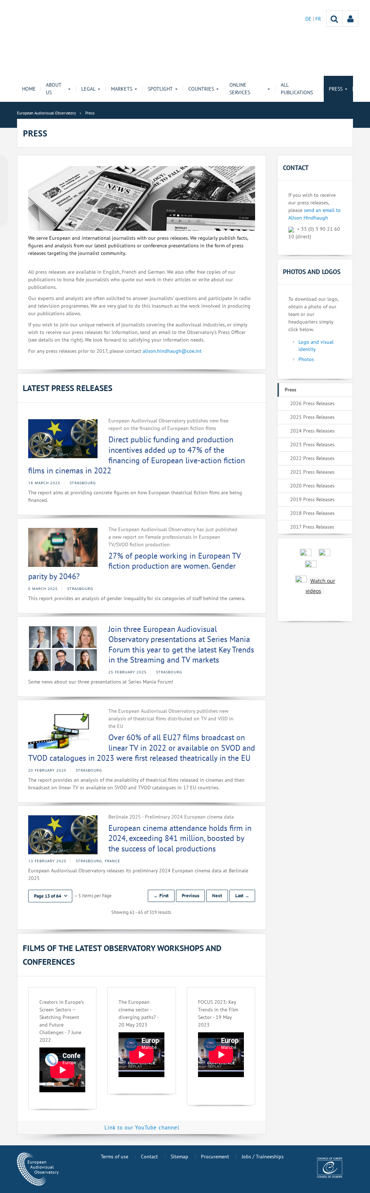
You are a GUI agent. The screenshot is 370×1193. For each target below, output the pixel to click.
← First (161, 896)
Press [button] (336, 89)
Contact (149, 1156)
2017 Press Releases (312, 527)
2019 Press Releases (312, 499)
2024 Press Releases (312, 431)
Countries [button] (201, 89)
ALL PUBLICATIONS (297, 89)
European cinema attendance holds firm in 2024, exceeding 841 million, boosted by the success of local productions (179, 838)
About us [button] (53, 89)
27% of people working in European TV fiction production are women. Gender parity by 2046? (134, 566)
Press (290, 389)
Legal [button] (88, 89)
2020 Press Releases (312, 485)
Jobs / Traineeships (263, 1156)
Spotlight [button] (160, 89)
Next (217, 896)
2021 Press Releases (312, 472)
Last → (242, 896)
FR (318, 19)
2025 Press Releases (312, 417)
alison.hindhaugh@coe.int (172, 351)
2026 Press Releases (312, 403)
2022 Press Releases (312, 458)
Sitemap (179, 1156)
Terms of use (114, 1156)
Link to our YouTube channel (141, 1127)
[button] (50, 896)
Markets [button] (121, 89)
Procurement (215, 1156)
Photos (306, 359)
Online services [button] (239, 89)
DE (309, 19)
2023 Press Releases (312, 444)
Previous (190, 896)
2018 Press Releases (312, 513)
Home (29, 89)
